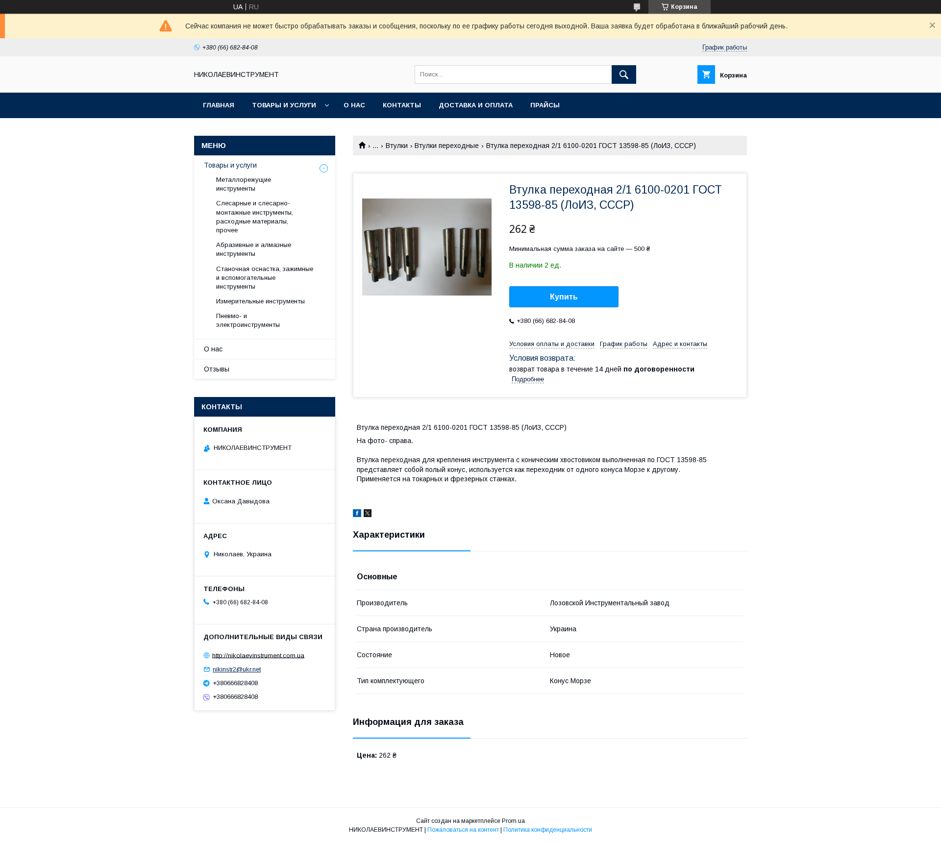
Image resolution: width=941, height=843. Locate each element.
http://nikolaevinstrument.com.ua (258, 655)
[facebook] (357, 515)
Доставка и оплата (476, 105)
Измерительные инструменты (260, 301)
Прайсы (545, 105)
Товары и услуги (284, 105)
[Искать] (624, 74)
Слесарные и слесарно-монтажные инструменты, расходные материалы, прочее (254, 216)
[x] (367, 515)
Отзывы (216, 369)
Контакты (402, 105)
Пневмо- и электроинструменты (248, 320)
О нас (354, 105)
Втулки (397, 145)
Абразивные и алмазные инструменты (253, 249)
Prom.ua (513, 821)
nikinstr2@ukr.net (237, 669)
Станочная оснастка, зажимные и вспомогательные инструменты (264, 277)
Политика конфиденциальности (547, 829)
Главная (218, 105)
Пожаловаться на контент (463, 829)
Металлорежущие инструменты (243, 184)
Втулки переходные (447, 145)
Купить (564, 297)
